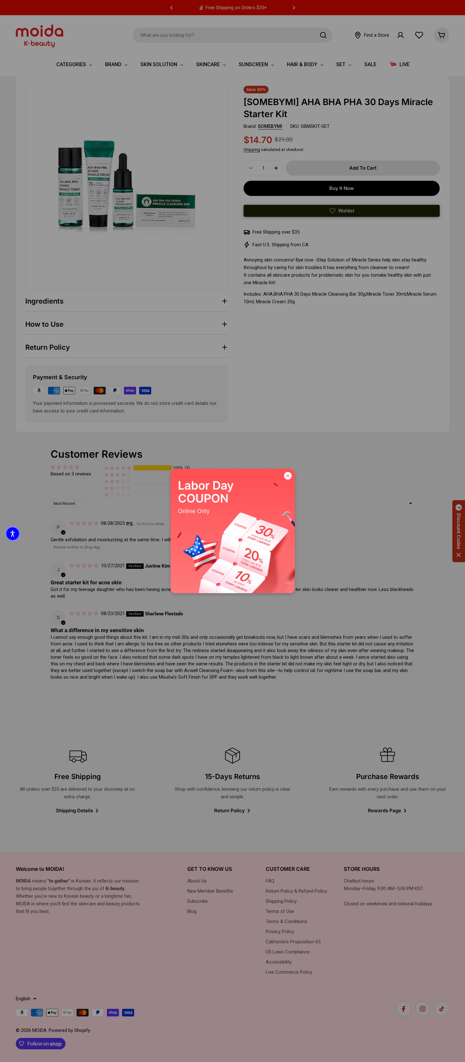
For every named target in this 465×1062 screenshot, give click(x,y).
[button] (12, 533)
